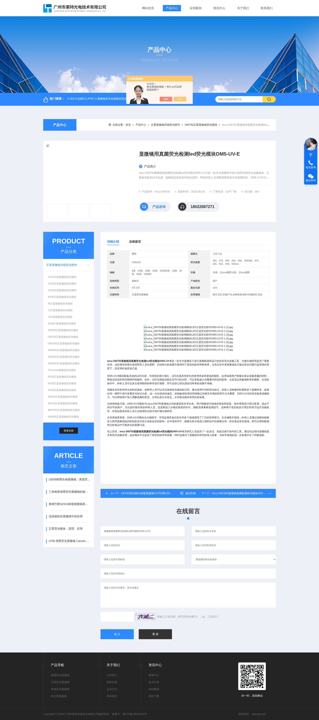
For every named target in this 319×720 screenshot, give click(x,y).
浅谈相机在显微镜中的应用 (66, 516)
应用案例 (196, 8)
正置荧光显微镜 (60, 682)
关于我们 (243, 8)
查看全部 (69, 430)
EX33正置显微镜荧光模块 (62, 383)
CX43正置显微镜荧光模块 (62, 290)
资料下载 (154, 696)
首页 (128, 124)
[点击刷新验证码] (145, 616)
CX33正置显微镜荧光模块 (62, 283)
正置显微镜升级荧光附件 (165, 124)
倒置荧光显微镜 (60, 675)
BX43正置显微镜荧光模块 (62, 296)
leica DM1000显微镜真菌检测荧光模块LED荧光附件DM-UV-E (248, 493)
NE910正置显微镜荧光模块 (63, 396)
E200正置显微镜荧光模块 (62, 323)
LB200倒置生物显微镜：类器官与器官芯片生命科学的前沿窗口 (70, 479)
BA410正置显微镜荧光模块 (63, 403)
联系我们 (267, 8)
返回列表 (190, 493)
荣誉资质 (112, 682)
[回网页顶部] (310, 155)
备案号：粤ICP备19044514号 (129, 714)
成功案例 (154, 689)
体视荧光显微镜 (60, 689)
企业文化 (112, 689)
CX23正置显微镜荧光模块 (62, 277)
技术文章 (154, 682)
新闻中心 (154, 675)
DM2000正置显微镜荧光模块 (64, 350)
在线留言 (135, 241)
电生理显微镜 (59, 696)
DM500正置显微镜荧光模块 (63, 330)
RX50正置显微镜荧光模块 (62, 376)
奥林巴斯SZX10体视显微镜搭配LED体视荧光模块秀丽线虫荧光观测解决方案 (70, 504)
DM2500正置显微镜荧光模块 (64, 356)
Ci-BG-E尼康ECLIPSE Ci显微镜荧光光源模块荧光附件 (99, 98)
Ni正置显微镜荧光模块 (60, 303)
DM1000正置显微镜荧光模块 (64, 343)
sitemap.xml (259, 714)
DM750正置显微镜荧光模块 (201, 124)
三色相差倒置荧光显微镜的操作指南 (70, 491)
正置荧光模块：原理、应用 (66, 528)
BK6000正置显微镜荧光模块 (63, 416)
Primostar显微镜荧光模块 (62, 370)
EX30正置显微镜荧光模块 (62, 390)
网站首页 (148, 8)
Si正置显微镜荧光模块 (60, 316)
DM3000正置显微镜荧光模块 (64, 363)
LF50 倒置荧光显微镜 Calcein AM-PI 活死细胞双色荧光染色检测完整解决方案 (70, 541)
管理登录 (243, 714)
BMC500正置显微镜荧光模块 (64, 410)
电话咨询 (311, 167)
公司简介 (112, 675)
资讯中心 (219, 8)
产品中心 (172, 8)
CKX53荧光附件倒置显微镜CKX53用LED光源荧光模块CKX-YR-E (160, 493)
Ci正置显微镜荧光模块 (60, 310)
